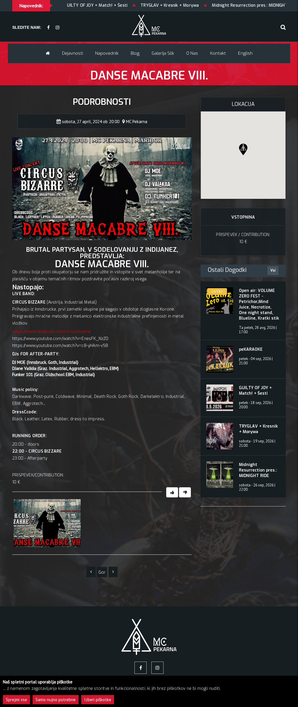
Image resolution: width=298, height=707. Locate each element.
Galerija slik (163, 53)
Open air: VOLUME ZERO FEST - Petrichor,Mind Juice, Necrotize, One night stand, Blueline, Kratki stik (259, 304)
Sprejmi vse (16, 699)
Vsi (273, 270)
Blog (135, 53)
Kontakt (218, 53)
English (245, 53)
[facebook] (48, 28)
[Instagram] (57, 28)
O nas (192, 53)
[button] (243, 149)
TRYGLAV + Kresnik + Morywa (126, 5)
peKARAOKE (250, 349)
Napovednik (106, 53)
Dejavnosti (72, 53)
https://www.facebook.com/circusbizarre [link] (51, 331)
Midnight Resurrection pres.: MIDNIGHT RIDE (211, 5)
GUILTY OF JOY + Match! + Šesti (255, 390)
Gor (102, 572)
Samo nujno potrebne (56, 699)
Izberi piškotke (97, 699)
